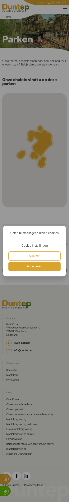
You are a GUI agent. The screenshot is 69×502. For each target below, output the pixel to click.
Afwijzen (34, 255)
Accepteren (34, 266)
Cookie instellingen (34, 245)
